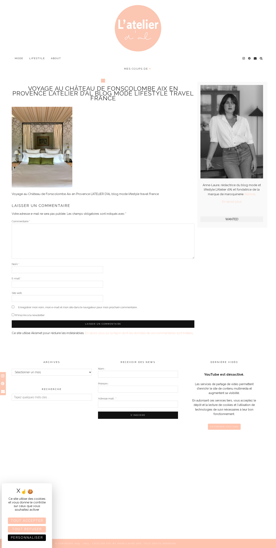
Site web (17, 292)
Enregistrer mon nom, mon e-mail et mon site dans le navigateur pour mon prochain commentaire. (77, 307)
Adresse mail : (107, 398)
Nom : (101, 368)
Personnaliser (27, 538)
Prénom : (103, 383)
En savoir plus (231, 201)
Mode (19, 58)
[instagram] (243, 58)
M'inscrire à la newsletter (29, 315)
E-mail (16, 278)
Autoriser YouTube (224, 426)
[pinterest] (249, 58)
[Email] (255, 58)
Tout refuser (27, 529)
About (56, 58)
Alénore (249, 194)
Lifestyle (37, 58)
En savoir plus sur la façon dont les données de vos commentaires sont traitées (139, 333)
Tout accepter (27, 521)
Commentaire (21, 221)
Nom (15, 264)
